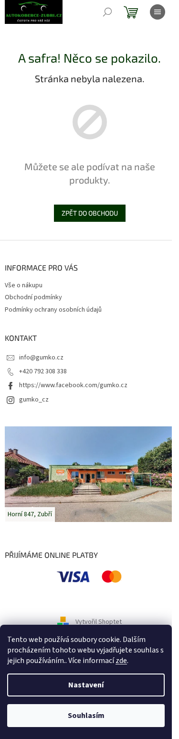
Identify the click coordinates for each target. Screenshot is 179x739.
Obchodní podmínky (33, 297)
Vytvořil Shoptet (98, 622)
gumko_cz (34, 399)
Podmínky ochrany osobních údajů (53, 310)
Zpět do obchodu (90, 213)
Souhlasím (86, 715)
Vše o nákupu (23, 285)
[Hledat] (107, 12)
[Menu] (157, 12)
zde (121, 660)
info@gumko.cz (41, 357)
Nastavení (86, 685)
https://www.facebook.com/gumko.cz (73, 385)
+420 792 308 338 (43, 371)
